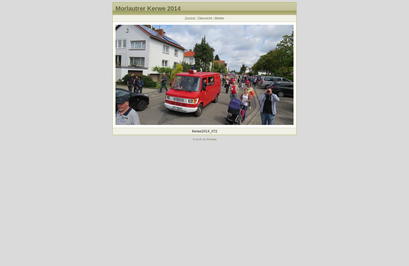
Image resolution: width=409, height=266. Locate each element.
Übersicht (205, 18)
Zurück (190, 18)
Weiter (219, 18)
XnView (211, 139)
